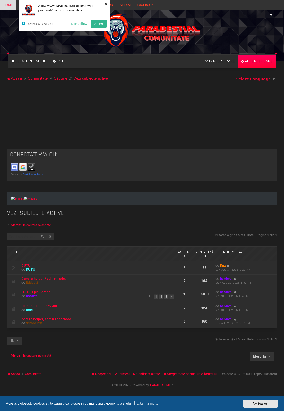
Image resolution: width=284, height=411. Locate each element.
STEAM (125, 5)
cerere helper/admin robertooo (46, 319)
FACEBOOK (145, 5)
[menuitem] (57, 61)
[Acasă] (142, 35)
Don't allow (79, 23)
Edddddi (32, 283)
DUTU (26, 265)
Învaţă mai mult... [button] (146, 403)
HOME (8, 5)
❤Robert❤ (34, 323)
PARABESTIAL (160, 385)
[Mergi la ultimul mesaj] (228, 265)
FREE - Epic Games (35, 292)
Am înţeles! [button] (261, 403)
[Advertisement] (142, 118)
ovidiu (30, 310)
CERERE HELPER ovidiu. (39, 306)
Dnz (223, 265)
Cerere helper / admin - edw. (43, 279)
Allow (98, 23)
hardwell (226, 279)
